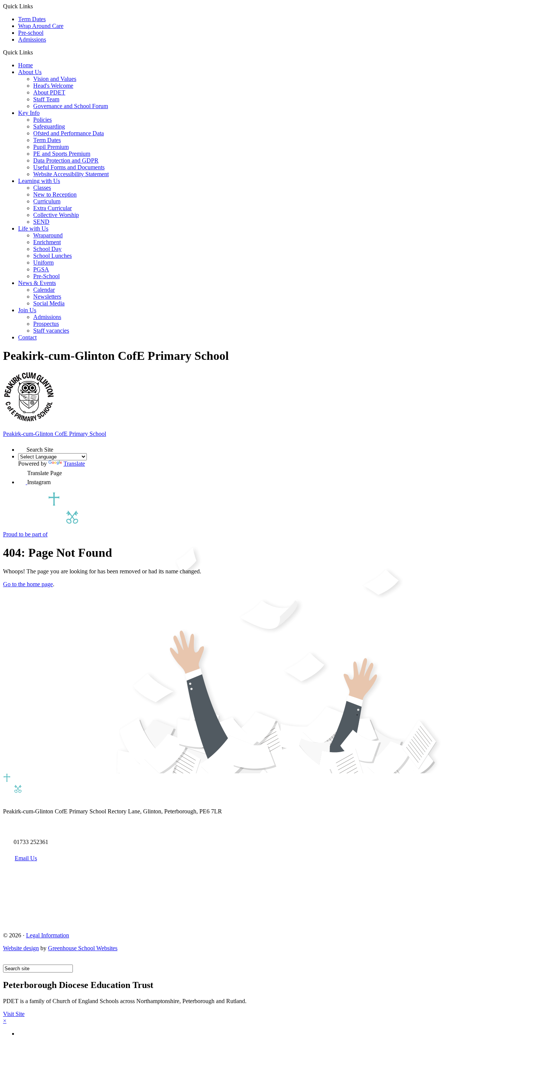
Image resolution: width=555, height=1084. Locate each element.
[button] (35, 52)
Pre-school (30, 32)
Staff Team (46, 99)
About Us (30, 72)
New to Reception (55, 194)
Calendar (44, 289)
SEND (41, 221)
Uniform (43, 262)
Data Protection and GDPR (66, 160)
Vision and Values (54, 79)
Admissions (32, 39)
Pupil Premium (51, 147)
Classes (42, 187)
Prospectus (46, 324)
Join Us (27, 310)
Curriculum (46, 201)
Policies (42, 119)
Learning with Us (39, 181)
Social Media (49, 303)
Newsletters (47, 296)
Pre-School (46, 276)
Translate (74, 463)
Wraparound (48, 235)
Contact (27, 337)
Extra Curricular (52, 208)
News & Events (37, 283)
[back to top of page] (6, 961)
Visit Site (14, 1014)
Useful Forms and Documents (69, 167)
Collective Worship (56, 215)
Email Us (26, 858)
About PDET (49, 92)
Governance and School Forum (70, 106)
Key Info (29, 113)
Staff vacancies (51, 330)
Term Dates (32, 19)
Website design (21, 948)
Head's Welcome (53, 85)
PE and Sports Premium (61, 153)
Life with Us (33, 228)
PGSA (41, 269)
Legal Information (47, 935)
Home (25, 65)
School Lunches (52, 255)
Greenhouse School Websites (82, 948)
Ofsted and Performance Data (68, 133)
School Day (47, 249)
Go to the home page (28, 584)
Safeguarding (49, 126)
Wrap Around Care (40, 26)
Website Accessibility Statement (71, 174)
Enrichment (47, 242)
